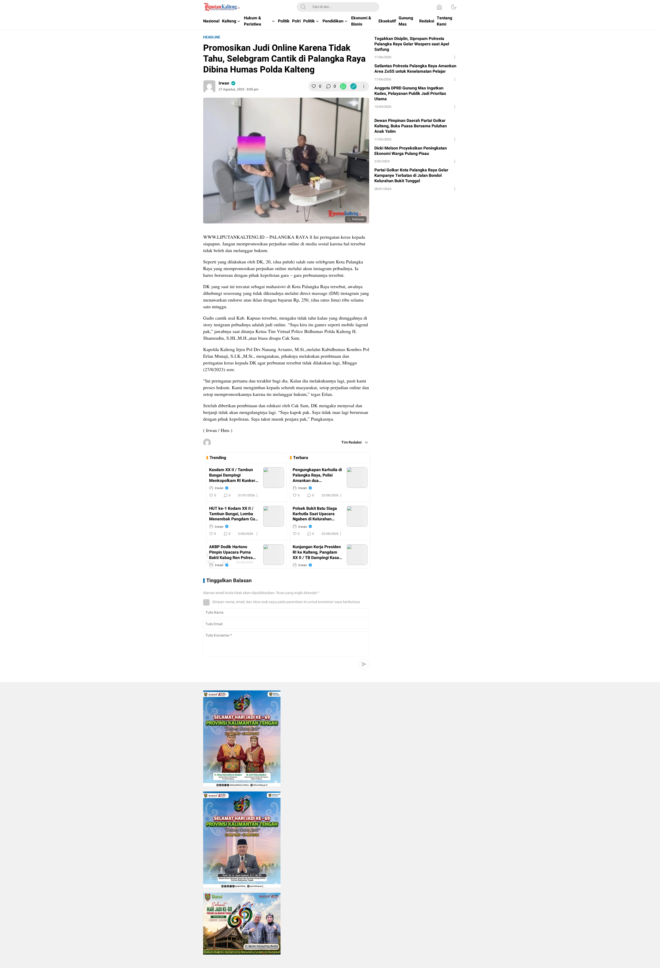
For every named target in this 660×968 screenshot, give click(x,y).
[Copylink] (353, 86)
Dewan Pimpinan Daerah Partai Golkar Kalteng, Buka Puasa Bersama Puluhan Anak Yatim (410, 126)
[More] (364, 86)
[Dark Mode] (454, 7)
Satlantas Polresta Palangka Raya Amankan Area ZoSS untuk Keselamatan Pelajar (415, 68)
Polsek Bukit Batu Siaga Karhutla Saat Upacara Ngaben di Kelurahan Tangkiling (315, 514)
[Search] (303, 7)
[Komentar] (328, 86)
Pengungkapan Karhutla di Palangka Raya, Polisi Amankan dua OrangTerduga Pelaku (317, 475)
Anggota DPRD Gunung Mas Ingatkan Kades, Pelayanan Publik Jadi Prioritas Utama (410, 94)
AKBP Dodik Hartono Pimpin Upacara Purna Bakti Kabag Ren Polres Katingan (231, 552)
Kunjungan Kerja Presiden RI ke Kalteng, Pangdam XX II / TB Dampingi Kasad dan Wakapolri (317, 552)
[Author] (209, 86)
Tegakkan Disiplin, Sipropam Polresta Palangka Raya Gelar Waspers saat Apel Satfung (411, 44)
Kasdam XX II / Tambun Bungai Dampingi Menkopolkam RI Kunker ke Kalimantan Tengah (232, 475)
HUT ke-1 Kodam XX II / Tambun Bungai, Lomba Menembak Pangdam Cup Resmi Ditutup (233, 514)
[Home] (439, 7)
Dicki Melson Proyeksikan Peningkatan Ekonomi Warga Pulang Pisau (410, 151)
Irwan (224, 83)
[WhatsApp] (343, 86)
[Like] (314, 86)
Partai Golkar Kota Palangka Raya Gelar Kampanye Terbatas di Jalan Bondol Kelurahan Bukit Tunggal (411, 175)
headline (211, 37)
